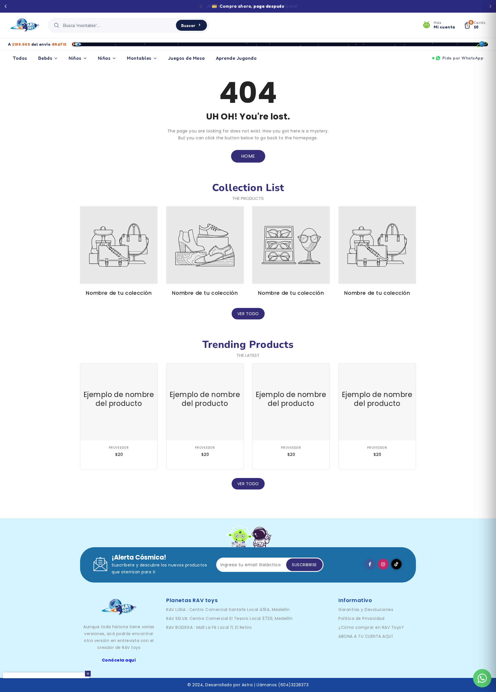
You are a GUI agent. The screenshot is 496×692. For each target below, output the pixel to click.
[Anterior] (5, 6)
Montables (139, 58)
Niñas (104, 58)
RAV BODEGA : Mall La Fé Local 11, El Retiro (209, 627)
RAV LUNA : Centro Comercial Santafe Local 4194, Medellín (228, 609)
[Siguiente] (490, 6)
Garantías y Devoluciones (365, 609)
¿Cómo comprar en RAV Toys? (371, 627)
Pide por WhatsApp (463, 57)
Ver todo (248, 314)
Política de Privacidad (361, 618)
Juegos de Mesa (186, 58)
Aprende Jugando (236, 58)
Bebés (45, 58)
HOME (248, 156)
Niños (75, 58)
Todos (20, 58)
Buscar (188, 25)
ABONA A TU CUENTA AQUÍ (365, 636)
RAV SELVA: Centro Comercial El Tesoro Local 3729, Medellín (229, 618)
